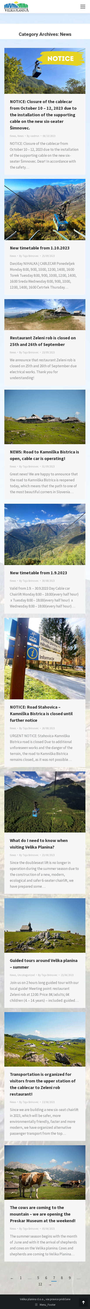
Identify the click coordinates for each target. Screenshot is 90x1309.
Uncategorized (26, 975)
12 (40, 1284)
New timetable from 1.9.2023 (38, 572)
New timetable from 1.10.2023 (40, 248)
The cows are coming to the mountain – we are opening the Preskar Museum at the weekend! (43, 1214)
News (13, 136)
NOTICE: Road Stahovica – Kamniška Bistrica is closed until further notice (41, 713)
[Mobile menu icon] (83, 6)
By (33, 136)
